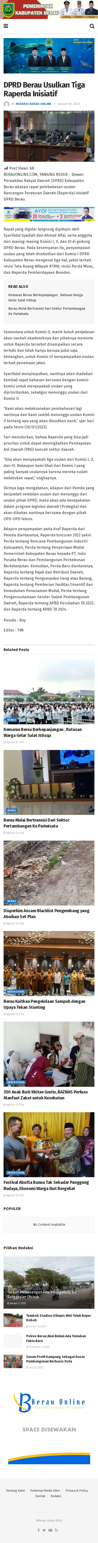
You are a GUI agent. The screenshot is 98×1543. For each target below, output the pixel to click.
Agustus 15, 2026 (15, 833)
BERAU (11, 720)
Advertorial (15, 991)
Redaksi (56, 1496)
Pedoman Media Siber (45, 1490)
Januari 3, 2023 (17, 1303)
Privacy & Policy (77, 1490)
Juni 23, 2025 (35, 1367)
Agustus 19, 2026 (15, 742)
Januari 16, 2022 (37, 1326)
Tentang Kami (15, 1490)
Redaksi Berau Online (33, 104)
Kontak (40, 1496)
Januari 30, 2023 (69, 104)
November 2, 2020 (39, 1347)
